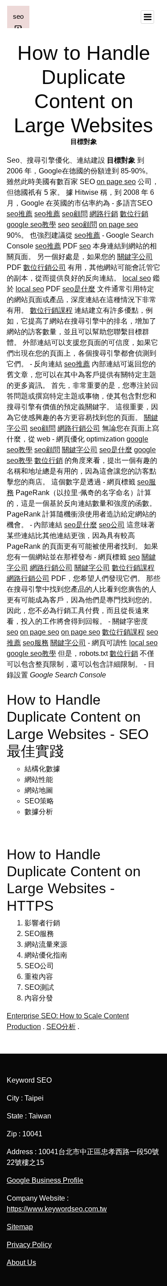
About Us (21, 1262)
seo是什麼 (78, 289)
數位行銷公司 (44, 267)
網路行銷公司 (78, 428)
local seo (136, 278)
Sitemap (20, 1227)
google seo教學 (31, 224)
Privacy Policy (29, 1244)
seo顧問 (75, 214)
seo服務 (36, 643)
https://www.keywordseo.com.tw (57, 1209)
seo (63, 224)
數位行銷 (134, 214)
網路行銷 (104, 214)
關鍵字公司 (135, 257)
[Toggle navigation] (147, 17)
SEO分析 (61, 1026)
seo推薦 (20, 214)
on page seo (116, 181)
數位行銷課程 (51, 310)
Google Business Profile (45, 1180)
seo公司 (112, 525)
